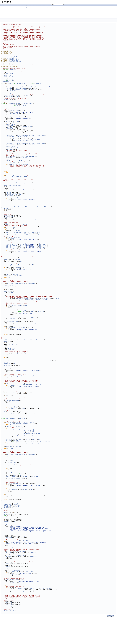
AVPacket (36, 83)
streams (24, 85)
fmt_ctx (28, 83)
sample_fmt (10, 125)
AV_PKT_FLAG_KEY (21, 471)
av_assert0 (10, 300)
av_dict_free (7, 217)
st (9, 70)
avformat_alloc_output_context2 (12, 540)
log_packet (10, 83)
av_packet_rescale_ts (9, 95)
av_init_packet (7, 291)
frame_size (17, 230)
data (21, 261)
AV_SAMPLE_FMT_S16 (27, 234)
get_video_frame (14, 418)
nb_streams (16, 121)
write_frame (10, 93)
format (9, 192)
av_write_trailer (8, 598)
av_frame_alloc (16, 185)
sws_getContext (20, 429)
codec (12, 122)
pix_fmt (9, 160)
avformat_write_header (12, 579)
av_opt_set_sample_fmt (11, 245)
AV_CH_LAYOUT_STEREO (22, 136)
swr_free (6, 507)
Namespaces (12, 7)
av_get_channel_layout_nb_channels (26, 135)
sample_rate (10, 128)
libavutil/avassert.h (12, 55)
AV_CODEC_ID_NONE (21, 551)
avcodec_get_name (14, 113)
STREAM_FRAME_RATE (31, 156)
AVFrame (5, 75)
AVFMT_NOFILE (17, 570)
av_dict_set (9, 537)
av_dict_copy (7, 215)
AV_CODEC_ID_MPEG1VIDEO (22, 164)
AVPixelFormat (23, 339)
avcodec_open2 (10, 216)
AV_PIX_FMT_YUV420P (18, 383)
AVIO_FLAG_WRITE (29, 571)
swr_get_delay (28, 298)
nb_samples (10, 195)
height (9, 152)
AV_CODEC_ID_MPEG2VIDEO (22, 160)
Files (16, 7)
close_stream (11, 501)
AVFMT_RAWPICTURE (21, 464)
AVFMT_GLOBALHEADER (22, 175)
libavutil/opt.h (11, 56)
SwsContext (10, 79)
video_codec (11, 551)
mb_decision (13, 167)
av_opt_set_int (9, 243)
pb (17, 571)
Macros (43, 7)
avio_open (11, 571)
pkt (41, 83)
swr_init (14, 250)
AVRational (6, 85)
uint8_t (23, 311)
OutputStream (13, 69)
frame (9, 75)
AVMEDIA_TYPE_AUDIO (11, 124)
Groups (47, 7)
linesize (23, 408)
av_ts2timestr (22, 87)
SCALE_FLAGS (27, 433)
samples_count (9, 73)
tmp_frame (10, 76)
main (5, 512)
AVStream (6, 70)
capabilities (14, 227)
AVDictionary (47, 206)
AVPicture (22, 473)
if (4, 264)
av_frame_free (7, 504)
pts (16, 87)
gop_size (9, 159)
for (4, 411)
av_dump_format (7, 568)
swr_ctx (16, 80)
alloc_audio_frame (14, 182)
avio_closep (9, 607)
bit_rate (9, 127)
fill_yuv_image (12, 392)
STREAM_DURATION (17, 264)
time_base (39, 85)
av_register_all (8, 524)
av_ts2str (9, 87)
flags (14, 175)
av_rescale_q (16, 317)
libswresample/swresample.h (14, 61)
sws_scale (8, 440)
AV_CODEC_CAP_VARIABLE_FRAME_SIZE (28, 227)
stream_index (32, 85)
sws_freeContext (8, 506)
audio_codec (11, 555)
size (9, 473)
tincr (9, 78)
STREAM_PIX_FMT (20, 160)
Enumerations (33, 7)
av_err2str (36, 219)
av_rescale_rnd (21, 298)
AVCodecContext (7, 107)
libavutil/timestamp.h (12, 58)
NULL (15, 211)
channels (9, 135)
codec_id (24, 105)
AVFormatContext (21, 83)
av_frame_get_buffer (14, 197)
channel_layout (41, 135)
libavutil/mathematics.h (13, 57)
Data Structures (5, 7)
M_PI (14, 224)
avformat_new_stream (14, 116)
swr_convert (14, 309)
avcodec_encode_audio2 (12, 321)
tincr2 (14, 78)
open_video (10, 360)
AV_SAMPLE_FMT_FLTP (27, 126)
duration (18, 89)
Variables (23, 7)
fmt (13, 516)
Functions (19, 7)
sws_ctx (16, 79)
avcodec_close (7, 503)
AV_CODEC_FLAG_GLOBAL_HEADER (19, 176)
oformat (10, 175)
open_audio (10, 206)
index (18, 96)
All (0, 7)
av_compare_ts (9, 264)
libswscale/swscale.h (12, 60)
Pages (50, 7)
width (8, 151)
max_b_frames (13, 162)
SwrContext (10, 80)
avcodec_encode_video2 (14, 483)
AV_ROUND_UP (46, 299)
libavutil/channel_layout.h (14, 56)
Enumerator (39, 7)
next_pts (10, 72)
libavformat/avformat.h (13, 59)
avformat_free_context (9, 610)
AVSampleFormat (26, 182)
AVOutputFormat (7, 516)
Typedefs (28, 7)
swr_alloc (16, 237)
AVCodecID (19, 105)
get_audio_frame (14, 257)
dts (16, 88)
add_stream (10, 103)
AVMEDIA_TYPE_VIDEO (11, 146)
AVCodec (16, 104)
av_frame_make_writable (15, 305)
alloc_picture (13, 339)
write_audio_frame (12, 283)
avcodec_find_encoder (13, 110)
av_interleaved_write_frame (14, 100)
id (9, 121)
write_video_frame (12, 454)
